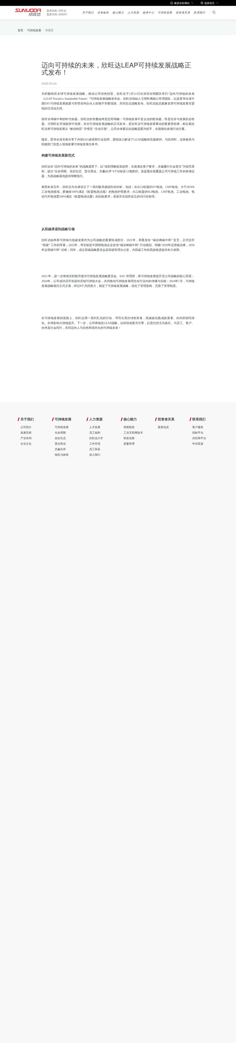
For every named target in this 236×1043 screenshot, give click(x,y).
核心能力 (118, 12)
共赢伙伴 (60, 449)
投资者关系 (183, 12)
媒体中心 (148, 12)
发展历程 (26, 432)
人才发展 (94, 427)
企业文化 (26, 443)
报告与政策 (62, 454)
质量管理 (129, 443)
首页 (20, 30)
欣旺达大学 (96, 438)
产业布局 (26, 438)
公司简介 (26, 427)
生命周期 (60, 432)
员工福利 (94, 432)
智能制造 (129, 427)
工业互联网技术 (133, 432)
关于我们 (88, 12)
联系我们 (199, 12)
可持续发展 (165, 12)
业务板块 (103, 12)
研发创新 (129, 438)
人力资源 (133, 12)
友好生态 (60, 438)
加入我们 (94, 454)
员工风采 (94, 449)
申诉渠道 (197, 443)
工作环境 (94, 443)
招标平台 (197, 432)
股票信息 (163, 427)
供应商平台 (199, 438)
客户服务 (197, 427)
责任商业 (60, 443)
